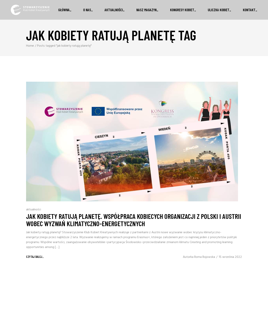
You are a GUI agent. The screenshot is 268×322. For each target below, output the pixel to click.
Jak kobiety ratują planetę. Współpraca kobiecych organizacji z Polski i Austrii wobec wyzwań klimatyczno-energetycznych (133, 220)
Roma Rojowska (204, 257)
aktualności (33, 209)
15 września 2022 (230, 257)
